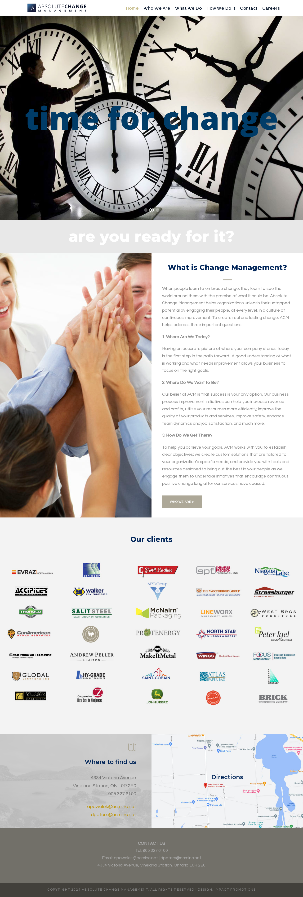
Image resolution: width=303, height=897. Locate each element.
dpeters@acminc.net (113, 814)
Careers (271, 8)
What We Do (188, 8)
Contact (249, 8)
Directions (227, 777)
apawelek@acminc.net (111, 806)
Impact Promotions (235, 889)
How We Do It (221, 8)
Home (132, 8)
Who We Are (156, 8)
